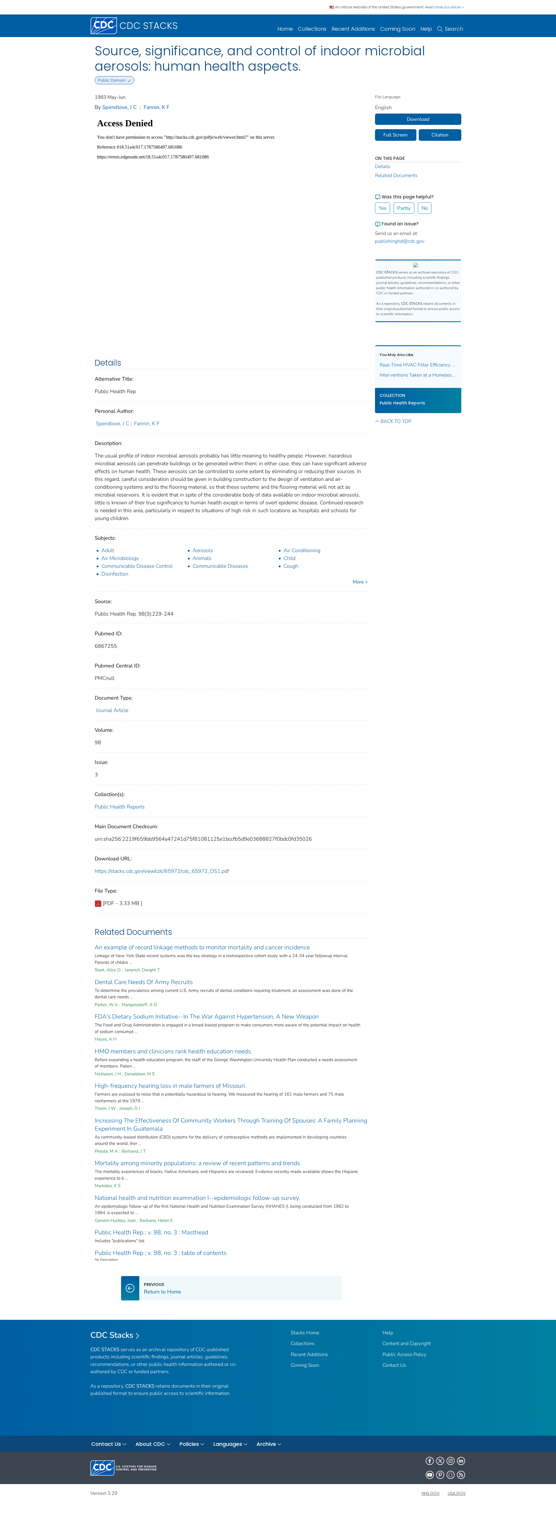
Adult (107, 550)
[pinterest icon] (440, 1474)
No (425, 208)
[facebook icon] (429, 1461)
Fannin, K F (156, 107)
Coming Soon (397, 28)
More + (360, 582)
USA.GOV (457, 1493)
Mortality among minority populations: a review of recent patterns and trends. (198, 1163)
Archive (266, 1444)
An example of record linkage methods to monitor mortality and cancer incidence (202, 947)
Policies (189, 1444)
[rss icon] (461, 1474)
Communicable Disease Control (137, 566)
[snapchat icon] (450, 1474)
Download (418, 119)
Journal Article (112, 710)
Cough (291, 566)
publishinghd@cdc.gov (400, 241)
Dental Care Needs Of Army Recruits (144, 982)
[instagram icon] (450, 1461)
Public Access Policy (405, 1354)
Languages (227, 1444)
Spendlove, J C (119, 107)
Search (454, 28)
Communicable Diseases (220, 566)
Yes (382, 208)
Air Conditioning (302, 550)
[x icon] (440, 1461)
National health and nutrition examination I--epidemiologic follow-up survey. (197, 1198)
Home (285, 28)
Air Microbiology (120, 558)
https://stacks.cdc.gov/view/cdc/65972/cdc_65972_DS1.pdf (162, 871)
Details (382, 166)
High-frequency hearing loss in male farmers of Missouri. (170, 1086)
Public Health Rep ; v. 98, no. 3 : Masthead (151, 1232)
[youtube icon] (429, 1474)
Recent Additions (353, 28)
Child (289, 558)
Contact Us (394, 1365)
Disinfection (114, 573)
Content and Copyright (407, 1343)
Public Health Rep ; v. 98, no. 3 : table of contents (160, 1253)
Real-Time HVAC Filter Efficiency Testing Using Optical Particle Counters (418, 365)
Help (426, 28)
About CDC (150, 1444)
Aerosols (203, 550)
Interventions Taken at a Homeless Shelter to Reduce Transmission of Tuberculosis (418, 375)
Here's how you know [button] (443, 7)
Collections (312, 28)
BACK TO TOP (396, 421)
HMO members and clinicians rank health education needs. (173, 1051)
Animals (202, 558)
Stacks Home (305, 1332)
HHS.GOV (431, 1493)
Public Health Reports (120, 806)
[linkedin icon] (461, 1461)
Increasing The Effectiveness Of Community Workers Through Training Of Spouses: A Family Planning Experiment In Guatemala (231, 1124)
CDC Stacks (111, 1335)
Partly (404, 208)
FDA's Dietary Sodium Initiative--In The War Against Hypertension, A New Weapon (207, 1016)
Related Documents (396, 175)
